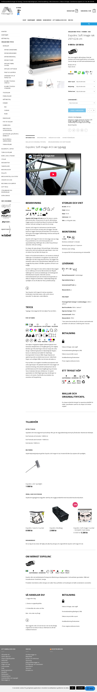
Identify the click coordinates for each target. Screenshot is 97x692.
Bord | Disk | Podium (7, 156)
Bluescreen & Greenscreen (7, 140)
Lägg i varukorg (77, 110)
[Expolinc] (10, 212)
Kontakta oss (29, 670)
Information (30, 137)
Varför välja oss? (6, 656)
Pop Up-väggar (8, 122)
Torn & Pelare (7, 144)
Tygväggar (6, 92)
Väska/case (71, 91)
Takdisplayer (5, 166)
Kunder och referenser (32, 658)
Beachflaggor (6, 169)
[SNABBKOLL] (37, 469)
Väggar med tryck (7, 42)
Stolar (3, 159)
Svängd (6, 110)
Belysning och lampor (8, 183)
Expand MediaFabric (10, 53)
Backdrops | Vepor (7, 149)
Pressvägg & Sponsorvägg (7, 129)
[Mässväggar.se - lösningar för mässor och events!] (7, 10)
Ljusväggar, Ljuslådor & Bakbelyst (10, 134)
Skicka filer (4, 660)
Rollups (4, 173)
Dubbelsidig (6, 125)
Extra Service (5, 195)
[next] (63, 53)
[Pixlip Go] (10, 217)
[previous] (28, 53)
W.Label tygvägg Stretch (9, 82)
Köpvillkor (4, 672)
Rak (5, 107)
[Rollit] (10, 222)
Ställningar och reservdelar (6, 191)
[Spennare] (10, 230)
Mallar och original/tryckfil (36, 142)
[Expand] (10, 206)
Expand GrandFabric (10, 50)
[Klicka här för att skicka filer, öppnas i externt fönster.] (76, 11)
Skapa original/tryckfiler (8, 658)
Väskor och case (6, 180)
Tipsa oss (28, 668)
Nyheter (4, 31)
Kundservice (47, 20)
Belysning (71, 86)
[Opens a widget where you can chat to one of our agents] (90, 688)
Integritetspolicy (5, 676)
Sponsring (29, 660)
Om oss (70, 20)
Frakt (2, 668)
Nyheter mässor (57, 649)
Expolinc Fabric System (9, 64)
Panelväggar (7, 96)
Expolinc (74, 125)
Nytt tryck (4, 187)
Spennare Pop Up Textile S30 (9, 76)
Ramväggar (6, 118)
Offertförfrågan (68, 137)
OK (72, 688)
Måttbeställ (5, 38)
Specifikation (41, 137)
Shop (24, 20)
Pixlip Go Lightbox (10, 72)
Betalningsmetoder (6, 670)
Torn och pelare (6, 152)
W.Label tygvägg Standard (9, 87)
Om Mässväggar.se (31, 654)
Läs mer (80, 688)
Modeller (6, 46)
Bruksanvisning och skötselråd (59, 142)
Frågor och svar (54, 137)
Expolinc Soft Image (10, 69)
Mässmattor (5, 162)
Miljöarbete (29, 656)
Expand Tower (8, 60)
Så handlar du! (5, 654)
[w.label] (10, 235)
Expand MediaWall (10, 57)
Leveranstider (5, 666)
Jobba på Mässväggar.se (32, 662)
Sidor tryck (71, 81)
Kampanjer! (31, 20)
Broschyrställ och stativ (9, 176)
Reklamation (4, 674)
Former (5, 103)
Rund (6, 114)
